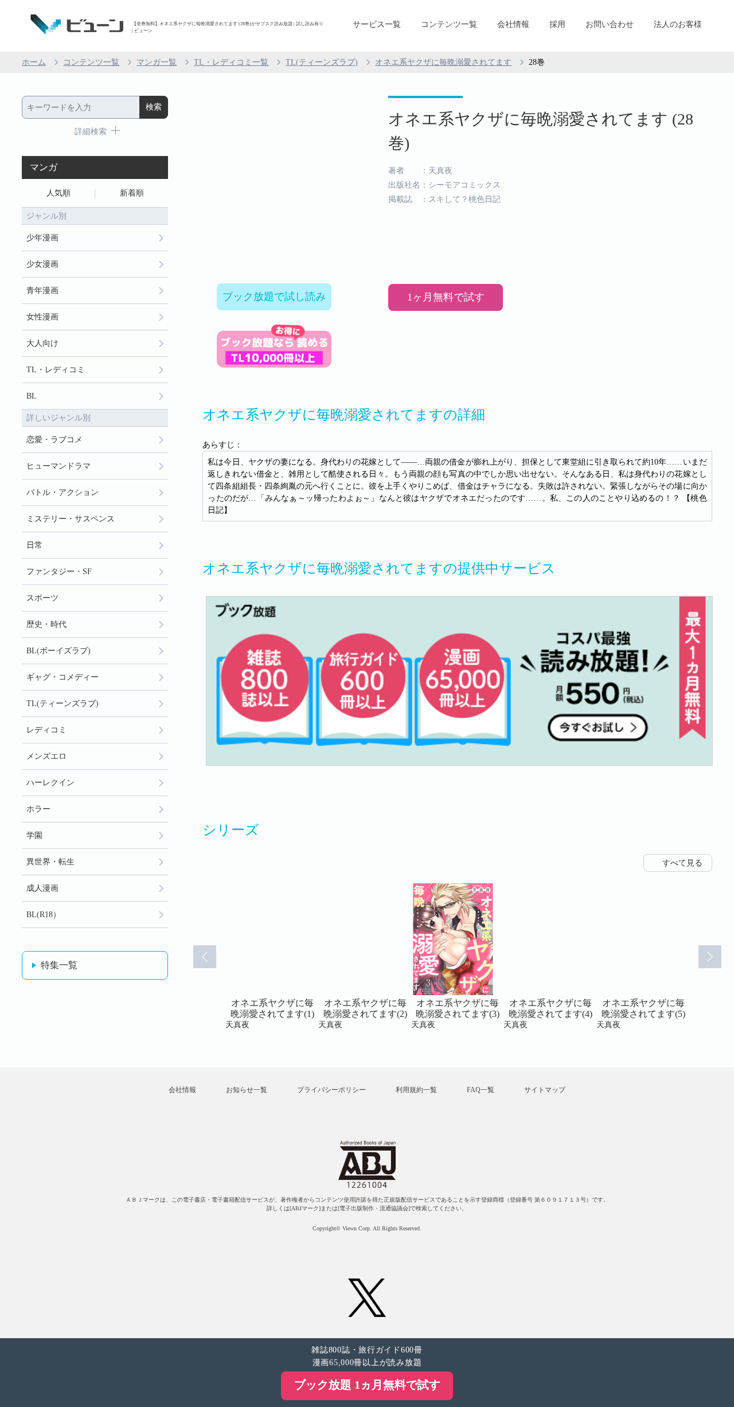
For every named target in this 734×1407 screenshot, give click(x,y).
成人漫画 (42, 888)
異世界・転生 (50, 862)
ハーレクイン (50, 782)
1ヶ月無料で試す (446, 297)
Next (709, 956)
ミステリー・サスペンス (70, 519)
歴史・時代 (46, 624)
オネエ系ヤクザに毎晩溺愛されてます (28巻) (540, 131)
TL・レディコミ (55, 369)
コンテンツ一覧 (449, 24)
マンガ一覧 (156, 62)
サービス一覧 (377, 24)
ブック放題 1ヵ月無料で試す (367, 1384)
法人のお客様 (678, 24)
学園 (34, 835)
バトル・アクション (62, 492)
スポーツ (42, 598)
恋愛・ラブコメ (54, 439)
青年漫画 (42, 290)
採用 (557, 24)
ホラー (38, 809)
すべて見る (682, 863)
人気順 (58, 193)
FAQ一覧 (480, 1090)
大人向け (42, 343)
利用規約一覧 (416, 1090)
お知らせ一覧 (246, 1090)
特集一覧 (59, 965)
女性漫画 (42, 317)
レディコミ (46, 730)
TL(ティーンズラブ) (322, 62)
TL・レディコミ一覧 (231, 62)
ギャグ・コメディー (62, 677)
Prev (204, 956)
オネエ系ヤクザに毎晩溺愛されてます (443, 62)
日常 (34, 545)
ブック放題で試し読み (274, 296)
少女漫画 (42, 264)
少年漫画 (42, 237)
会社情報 (513, 24)
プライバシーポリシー (331, 1090)
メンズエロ (46, 756)
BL (31, 396)
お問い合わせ (609, 24)
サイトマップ (544, 1090)
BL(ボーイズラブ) (58, 650)
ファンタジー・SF (59, 571)
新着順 (132, 193)
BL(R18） (43, 914)
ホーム (34, 62)
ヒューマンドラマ (58, 466)
